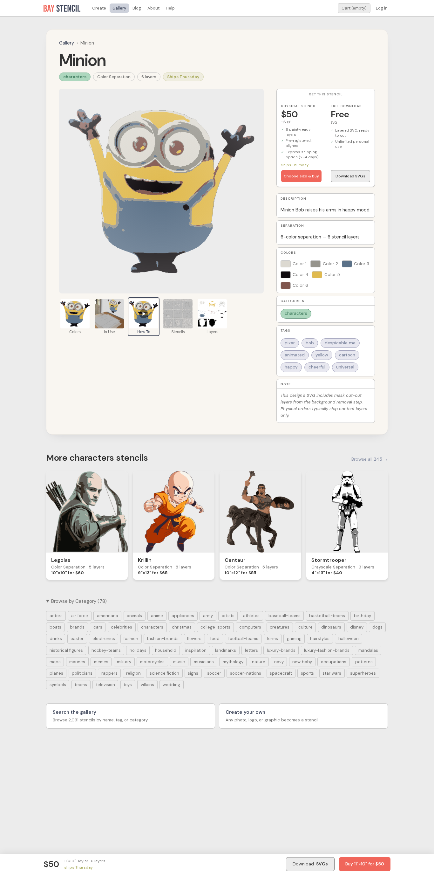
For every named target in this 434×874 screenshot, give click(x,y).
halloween (348, 638)
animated (295, 355)
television (105, 684)
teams (81, 684)
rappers (109, 673)
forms (272, 638)
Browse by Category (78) (79, 601)
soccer (214, 673)
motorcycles (152, 661)
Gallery (119, 8)
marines (77, 661)
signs (193, 673)
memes (101, 661)
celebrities (121, 627)
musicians (204, 661)
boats (55, 627)
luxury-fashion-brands (326, 650)
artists (228, 615)
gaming (294, 638)
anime (157, 615)
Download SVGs (350, 176)
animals (134, 615)
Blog (136, 8)
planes (56, 673)
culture (305, 627)
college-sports (215, 627)
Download (310, 864)
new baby (302, 661)
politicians (82, 673)
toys (128, 684)
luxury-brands (281, 650)
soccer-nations (245, 673)
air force (79, 615)
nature (258, 661)
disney (356, 627)
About (153, 8)
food (215, 638)
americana (107, 615)
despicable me (340, 343)
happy (291, 367)
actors (56, 615)
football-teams (243, 638)
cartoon (347, 355)
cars (97, 627)
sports (307, 673)
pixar (290, 343)
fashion (131, 638)
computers (250, 627)
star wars (331, 673)
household (165, 650)
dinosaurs (331, 627)
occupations (333, 661)
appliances (183, 615)
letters (251, 650)
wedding (171, 684)
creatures (279, 627)
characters (74, 76)
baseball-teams (284, 615)
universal (345, 367)
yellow (321, 355)
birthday (362, 615)
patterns (364, 661)
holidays (138, 650)
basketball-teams (327, 615)
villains (147, 684)
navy (279, 661)
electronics (103, 638)
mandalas (368, 650)
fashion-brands (163, 638)
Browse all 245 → (369, 459)
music (179, 661)
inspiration (196, 650)
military (124, 661)
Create (99, 8)
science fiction (164, 673)
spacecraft (281, 673)
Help (170, 8)
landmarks (225, 650)
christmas (182, 627)
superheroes (363, 673)
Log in (382, 8)
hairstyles (319, 638)
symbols (58, 684)
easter (77, 638)
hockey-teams (106, 650)
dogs (377, 627)
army (208, 615)
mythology (233, 661)
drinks (56, 638)
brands (77, 627)
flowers (194, 638)
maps (55, 661)
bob (310, 343)
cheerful (317, 367)
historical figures (66, 650)
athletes (251, 615)
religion (133, 673)
